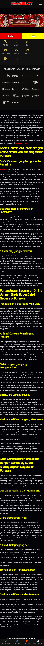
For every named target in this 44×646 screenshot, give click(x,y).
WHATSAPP (6, 644)
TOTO (5, 62)
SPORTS (16, 53)
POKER (5, 45)
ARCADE (16, 45)
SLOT (27, 45)
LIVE (16, 62)
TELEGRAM (16, 644)
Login (33, 36)
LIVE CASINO (5, 53)
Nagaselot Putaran (21, 143)
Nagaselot (3, 169)
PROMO (27, 53)
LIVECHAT (27, 644)
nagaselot (14, 638)
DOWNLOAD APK (38, 644)
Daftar (11, 36)
